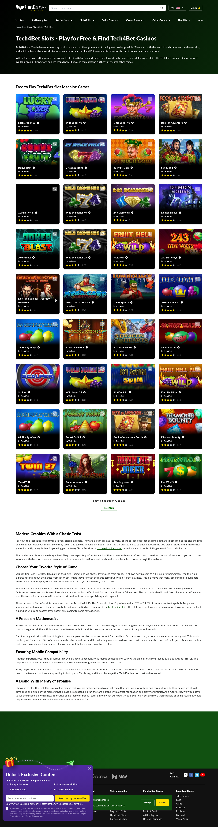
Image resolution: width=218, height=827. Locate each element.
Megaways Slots (118, 811)
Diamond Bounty (170, 437)
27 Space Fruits (74, 167)
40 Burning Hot (150, 815)
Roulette (180, 811)
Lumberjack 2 (121, 302)
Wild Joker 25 (74, 392)
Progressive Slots (118, 818)
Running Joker (121, 482)
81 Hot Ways (168, 347)
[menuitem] (64, 20)
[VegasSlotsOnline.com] (31, 8)
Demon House (169, 212)
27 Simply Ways (27, 347)
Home (29, 27)
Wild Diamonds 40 (76, 212)
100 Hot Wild (26, 212)
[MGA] (120, 776)
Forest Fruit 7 (73, 437)
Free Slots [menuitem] (19, 20)
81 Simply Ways (27, 437)
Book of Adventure (172, 122)
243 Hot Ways (169, 257)
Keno (178, 799)
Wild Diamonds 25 (76, 257)
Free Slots (38, 27)
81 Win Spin (120, 392)
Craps (179, 803)
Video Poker (182, 818)
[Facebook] (191, 774)
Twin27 (22, 482)
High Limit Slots (118, 815)
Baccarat (180, 815)
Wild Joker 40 (74, 122)
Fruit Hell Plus (169, 392)
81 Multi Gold (121, 167)
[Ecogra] (98, 776)
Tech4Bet (25, 126)
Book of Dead (150, 811)
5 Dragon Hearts (122, 347)
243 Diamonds (121, 212)
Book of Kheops (75, 347)
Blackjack (180, 807)
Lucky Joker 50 (26, 122)
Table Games (182, 796)
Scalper (22, 392)
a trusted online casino (109, 548)
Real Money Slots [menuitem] (40, 20)
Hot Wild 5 (167, 482)
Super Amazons (74, 482)
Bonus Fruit (24, 167)
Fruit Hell (118, 257)
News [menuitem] (200, 20)
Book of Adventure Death (128, 437)
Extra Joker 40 (121, 122)
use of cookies (118, 805)
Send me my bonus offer (72, 798)
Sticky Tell (167, 167)
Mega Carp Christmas (78, 302)
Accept (162, 802)
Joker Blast (24, 257)
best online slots (117, 607)
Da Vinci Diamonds (152, 818)
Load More (109, 508)
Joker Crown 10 (170, 302)
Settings (147, 802)
